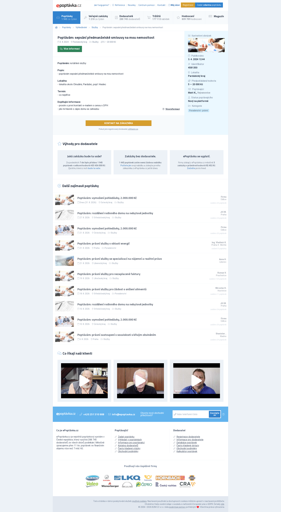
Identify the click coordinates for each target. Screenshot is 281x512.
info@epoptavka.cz (123, 414)
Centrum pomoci (146, 5)
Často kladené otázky (129, 448)
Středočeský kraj (102, 217)
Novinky (132, 5)
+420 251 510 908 (93, 414)
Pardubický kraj (196, 76)
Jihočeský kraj (100, 278)
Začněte (191, 168)
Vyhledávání (81, 27)
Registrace (188, 5)
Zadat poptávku (209, 5)
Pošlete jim (125, 165)
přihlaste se (133, 129)
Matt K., (199, 92)
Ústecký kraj (106, 202)
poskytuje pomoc (177, 507)
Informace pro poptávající (131, 442)
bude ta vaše (94, 168)
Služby (95, 27)
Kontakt (161, 5)
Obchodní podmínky (128, 451)
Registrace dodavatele (188, 436)
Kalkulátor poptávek (187, 451)
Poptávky (66, 27)
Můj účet (175, 5)
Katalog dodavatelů (128, 445)
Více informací (72, 48)
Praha (97, 248)
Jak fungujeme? (101, 5)
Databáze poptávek (187, 442)
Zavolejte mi (214, 414)
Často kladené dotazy (188, 445)
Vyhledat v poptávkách (130, 439)
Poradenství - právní (198, 110)
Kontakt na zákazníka (118, 123)
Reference (120, 5)
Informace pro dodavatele (190, 439)
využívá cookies (139, 501)
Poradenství (110, 248)
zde (222, 504)
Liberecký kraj (100, 263)
